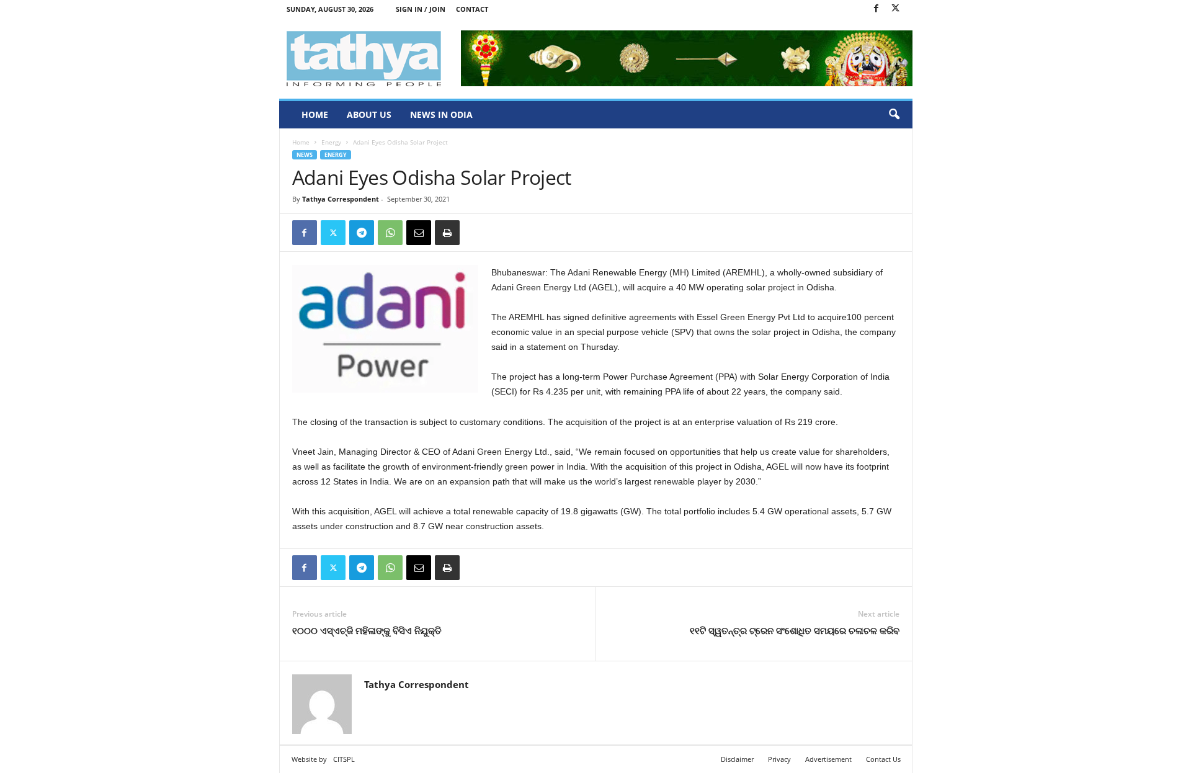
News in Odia (441, 114)
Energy (331, 142)
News (305, 155)
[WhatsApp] (390, 232)
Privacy (779, 759)
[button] (894, 114)
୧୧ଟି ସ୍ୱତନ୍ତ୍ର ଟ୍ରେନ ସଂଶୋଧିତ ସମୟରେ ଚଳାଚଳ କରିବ (794, 630)
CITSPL (344, 759)
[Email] (418, 232)
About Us (369, 114)
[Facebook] (876, 9)
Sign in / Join (420, 9)
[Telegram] (361, 232)
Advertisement (828, 759)
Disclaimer (737, 759)
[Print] (447, 232)
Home (314, 114)
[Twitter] (895, 9)
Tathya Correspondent (340, 198)
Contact (472, 9)
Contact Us (883, 759)
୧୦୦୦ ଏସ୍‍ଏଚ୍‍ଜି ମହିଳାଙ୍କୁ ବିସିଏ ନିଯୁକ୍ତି (367, 630)
